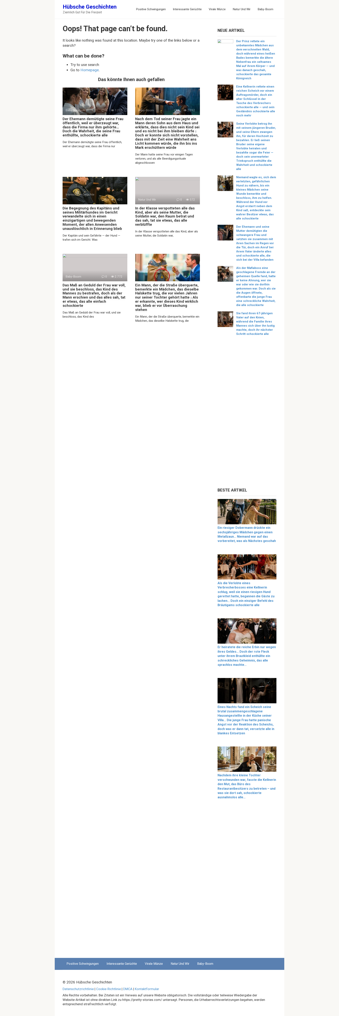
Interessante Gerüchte (187, 9)
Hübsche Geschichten (90, 7)
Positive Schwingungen (151, 9)
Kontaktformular (147, 989)
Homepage (89, 70)
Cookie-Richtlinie (108, 989)
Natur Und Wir (242, 9)
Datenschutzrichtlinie (78, 989)
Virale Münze (217, 9)
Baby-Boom (265, 9)
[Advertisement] (247, 413)
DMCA (127, 989)
